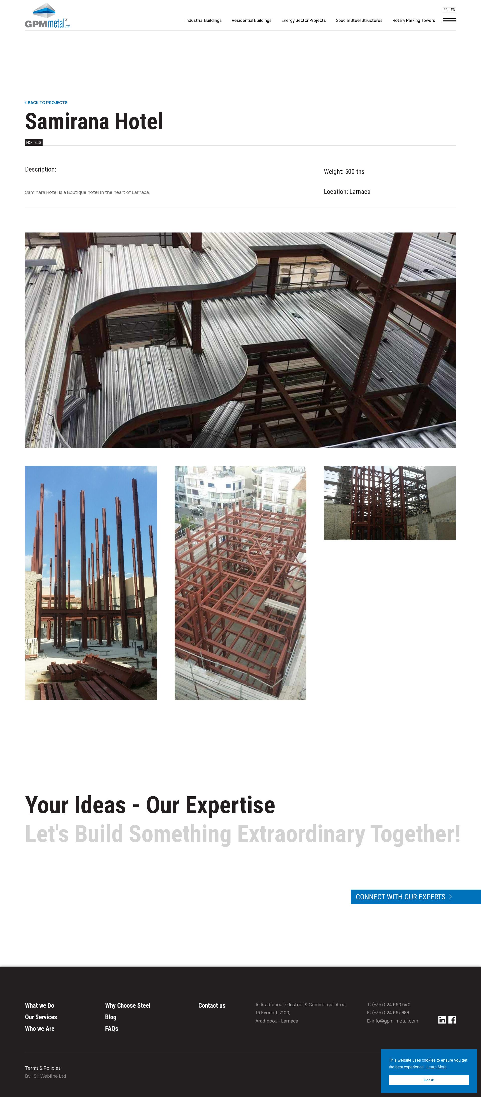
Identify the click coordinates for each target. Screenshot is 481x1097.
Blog (110, 1017)
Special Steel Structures (359, 20)
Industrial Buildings (203, 20)
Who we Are (39, 1028)
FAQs (111, 1028)
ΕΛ (445, 10)
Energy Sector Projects (304, 20)
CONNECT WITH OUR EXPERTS (401, 896)
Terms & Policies (43, 1068)
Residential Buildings (252, 20)
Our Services (41, 1017)
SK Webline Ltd (50, 1076)
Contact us (211, 1005)
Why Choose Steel (127, 1005)
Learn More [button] (436, 1067)
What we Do (39, 1005)
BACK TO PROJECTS (47, 102)
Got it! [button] (429, 1080)
